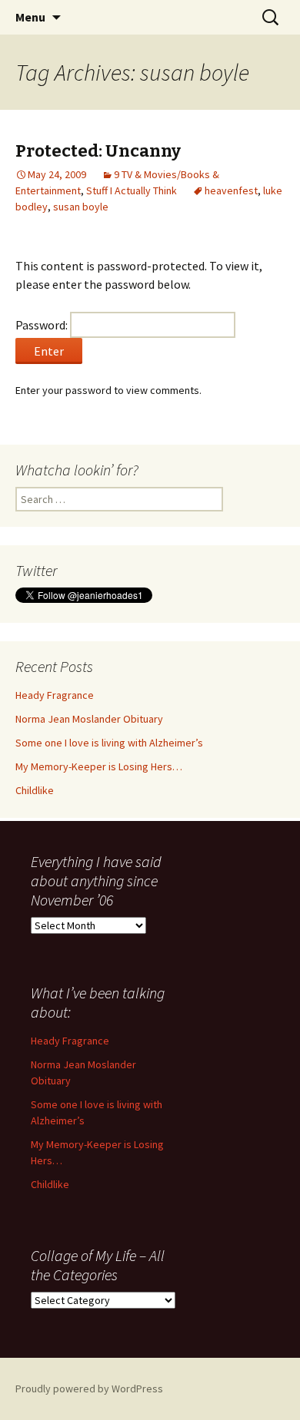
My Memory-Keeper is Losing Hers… (98, 766)
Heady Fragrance (54, 695)
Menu (30, 17)
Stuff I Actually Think (131, 190)
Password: (42, 325)
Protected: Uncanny (98, 151)
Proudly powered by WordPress (89, 1388)
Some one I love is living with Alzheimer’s (109, 743)
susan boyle (80, 206)
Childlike (34, 790)
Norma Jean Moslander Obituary (89, 719)
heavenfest (231, 190)
